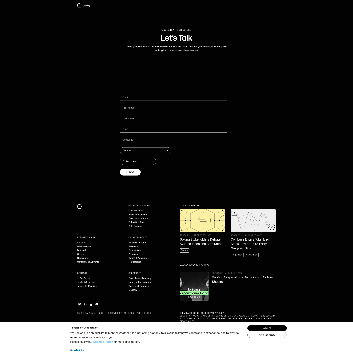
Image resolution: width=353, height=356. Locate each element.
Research (133, 246)
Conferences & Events (88, 262)
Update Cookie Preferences (135, 313)
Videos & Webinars (138, 258)
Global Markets (136, 210)
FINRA (224, 318)
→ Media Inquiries (85, 282)
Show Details (77, 350)
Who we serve (84, 246)
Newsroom (82, 258)
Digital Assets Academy (140, 278)
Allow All (267, 328)
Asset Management (138, 214)
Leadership (82, 250)
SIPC (235, 318)
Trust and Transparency (140, 282)
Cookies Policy (103, 342)
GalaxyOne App (136, 222)
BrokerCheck (247, 318)
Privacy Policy (215, 313)
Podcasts (133, 254)
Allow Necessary (267, 335)
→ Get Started (84, 278)
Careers (81, 254)
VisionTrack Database (139, 286)
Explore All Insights (137, 242)
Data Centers (135, 226)
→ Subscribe (135, 262)
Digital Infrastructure (138, 218)
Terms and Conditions (193, 313)
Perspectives (135, 250)
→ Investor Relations (87, 286)
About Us (81, 242)
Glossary (133, 290)
